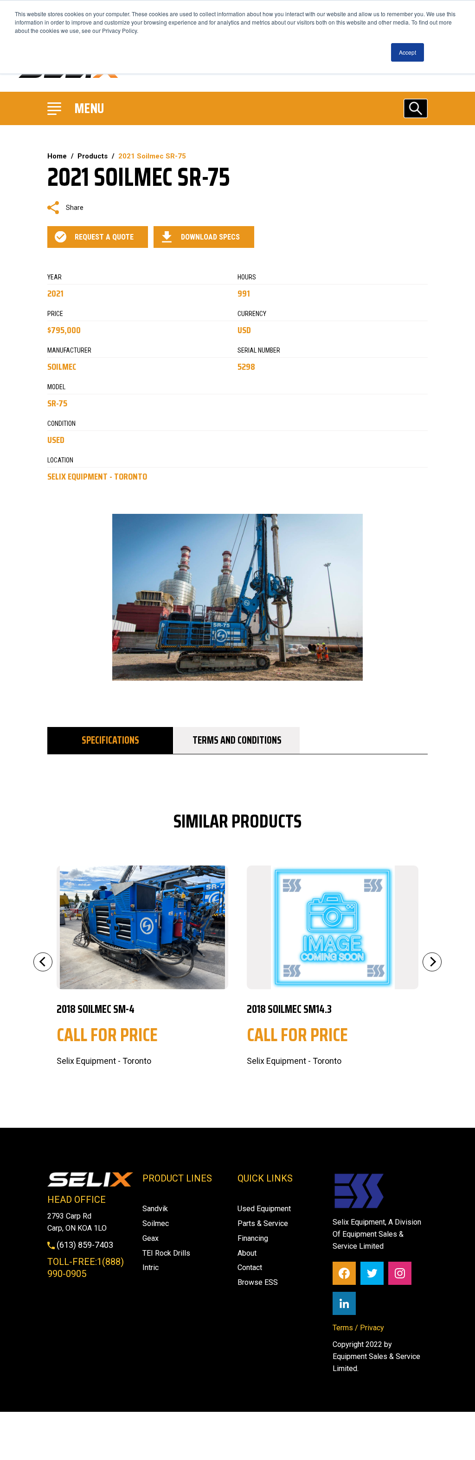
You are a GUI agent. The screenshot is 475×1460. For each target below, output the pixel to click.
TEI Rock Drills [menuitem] (166, 1253)
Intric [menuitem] (150, 1267)
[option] (142, 966)
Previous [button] (42, 961)
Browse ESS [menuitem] (258, 1282)
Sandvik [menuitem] (155, 1208)
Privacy (372, 1327)
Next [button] (432, 961)
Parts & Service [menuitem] (263, 1223)
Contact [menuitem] (250, 1267)
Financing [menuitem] (253, 1238)
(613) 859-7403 (84, 1245)
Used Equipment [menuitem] (264, 1208)
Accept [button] (407, 52)
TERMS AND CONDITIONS (237, 740)
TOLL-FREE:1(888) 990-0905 (85, 1267)
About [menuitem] (247, 1253)
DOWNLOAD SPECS (210, 237)
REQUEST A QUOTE (104, 237)
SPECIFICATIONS (110, 740)
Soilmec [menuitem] (155, 1223)
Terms (343, 1327)
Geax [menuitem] (150, 1238)
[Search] (416, 108)
